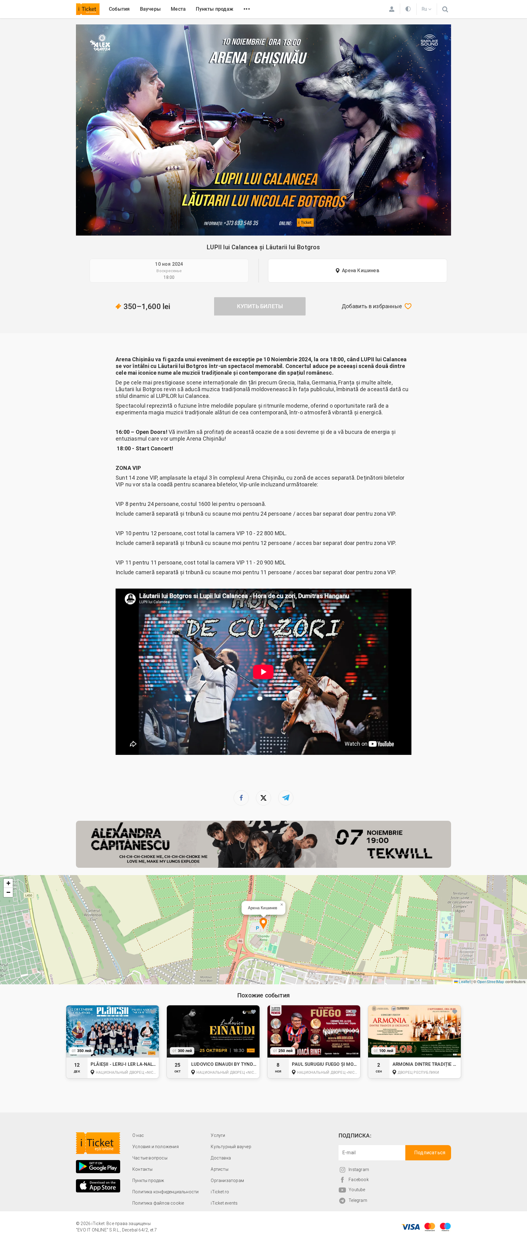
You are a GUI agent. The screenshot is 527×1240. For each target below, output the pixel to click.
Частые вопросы (149, 1157)
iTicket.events (224, 1203)
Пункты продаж (214, 9)
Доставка (221, 1157)
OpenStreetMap (490, 981)
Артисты (219, 1169)
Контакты (142, 1169)
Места (178, 9)
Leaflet (464, 981)
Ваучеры (150, 9)
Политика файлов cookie (158, 1203)
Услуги (218, 1135)
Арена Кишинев (360, 270)
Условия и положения (155, 1146)
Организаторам (227, 1180)
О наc (138, 1135)
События (119, 9)
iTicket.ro (220, 1191)
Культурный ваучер (231, 1146)
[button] (263, 924)
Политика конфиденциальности (165, 1191)
